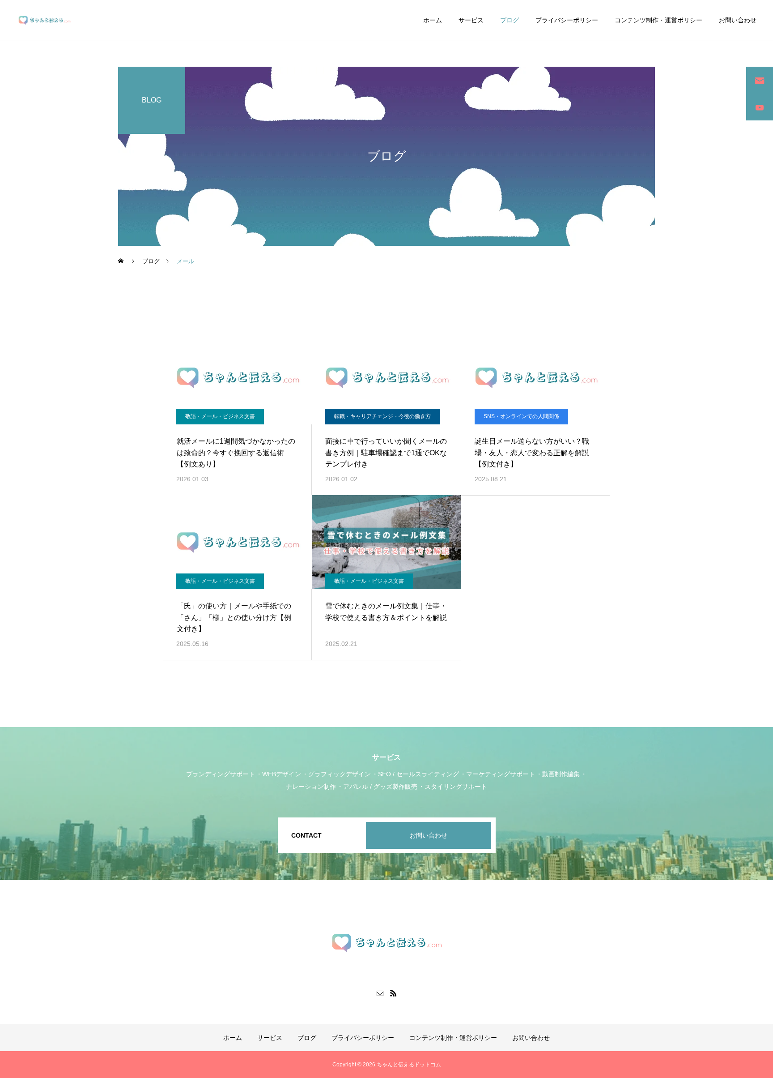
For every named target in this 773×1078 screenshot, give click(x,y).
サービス (471, 20)
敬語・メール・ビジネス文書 (220, 416)
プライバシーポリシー (566, 20)
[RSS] (393, 992)
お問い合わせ (737, 20)
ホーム (432, 20)
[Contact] (379, 992)
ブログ (509, 20)
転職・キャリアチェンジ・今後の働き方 (382, 416)
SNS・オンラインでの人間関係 (521, 416)
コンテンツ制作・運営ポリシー (658, 20)
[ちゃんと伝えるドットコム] (44, 20)
